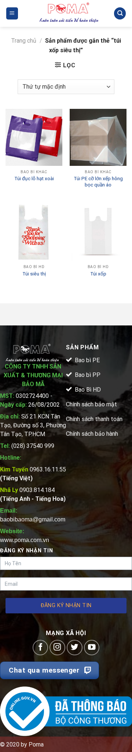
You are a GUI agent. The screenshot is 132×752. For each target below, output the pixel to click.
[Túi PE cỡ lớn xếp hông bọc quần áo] (98, 137)
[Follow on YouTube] (92, 648)
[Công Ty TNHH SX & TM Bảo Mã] (69, 13)
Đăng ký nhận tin (66, 605)
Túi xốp (98, 274)
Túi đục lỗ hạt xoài (34, 178)
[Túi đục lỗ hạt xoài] (34, 137)
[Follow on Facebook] (40, 648)
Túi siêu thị (34, 274)
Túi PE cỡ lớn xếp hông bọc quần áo (98, 181)
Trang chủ (23, 40)
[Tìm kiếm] (120, 13)
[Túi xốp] (98, 232)
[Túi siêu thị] (34, 232)
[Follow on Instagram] (57, 648)
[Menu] (12, 13)
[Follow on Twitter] (74, 648)
